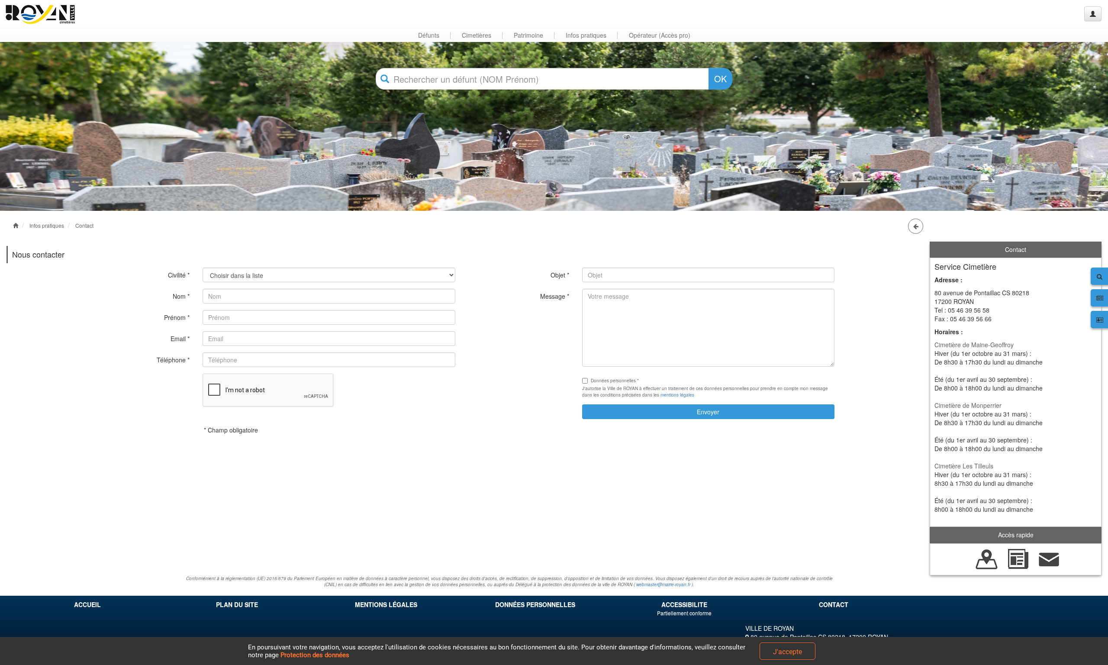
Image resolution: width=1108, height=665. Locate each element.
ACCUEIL (87, 604)
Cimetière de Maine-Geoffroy (974, 344)
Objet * (560, 275)
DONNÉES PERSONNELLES (535, 604)
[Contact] (1049, 558)
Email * (180, 338)
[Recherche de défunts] (986, 558)
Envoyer (708, 411)
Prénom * (177, 317)
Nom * (181, 296)
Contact (84, 225)
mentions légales (677, 395)
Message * (554, 296)
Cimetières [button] (476, 35)
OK (720, 78)
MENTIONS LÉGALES (386, 604)
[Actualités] (1018, 558)
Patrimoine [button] (528, 35)
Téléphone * (173, 359)
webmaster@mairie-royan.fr (663, 584)
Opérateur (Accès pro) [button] (659, 35)
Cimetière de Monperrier (968, 405)
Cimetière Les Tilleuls (963, 466)
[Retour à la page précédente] (915, 226)
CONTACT (833, 604)
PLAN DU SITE (237, 604)
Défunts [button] (428, 35)
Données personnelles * (615, 381)
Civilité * (179, 275)
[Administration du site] (1093, 13)
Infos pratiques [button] (586, 35)
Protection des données (314, 655)
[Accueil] (40, 14)
